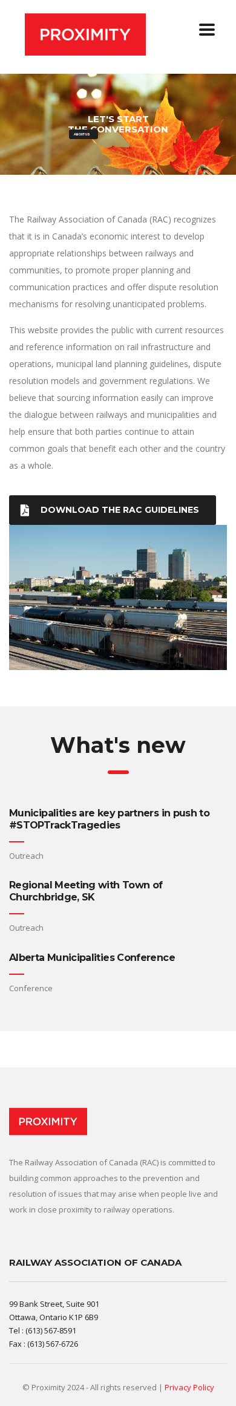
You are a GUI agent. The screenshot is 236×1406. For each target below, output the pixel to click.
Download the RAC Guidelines (120, 509)
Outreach (26, 855)
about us (82, 134)
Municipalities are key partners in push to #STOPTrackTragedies (109, 819)
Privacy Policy (189, 1387)
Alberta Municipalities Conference (92, 957)
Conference (31, 988)
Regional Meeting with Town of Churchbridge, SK (85, 891)
